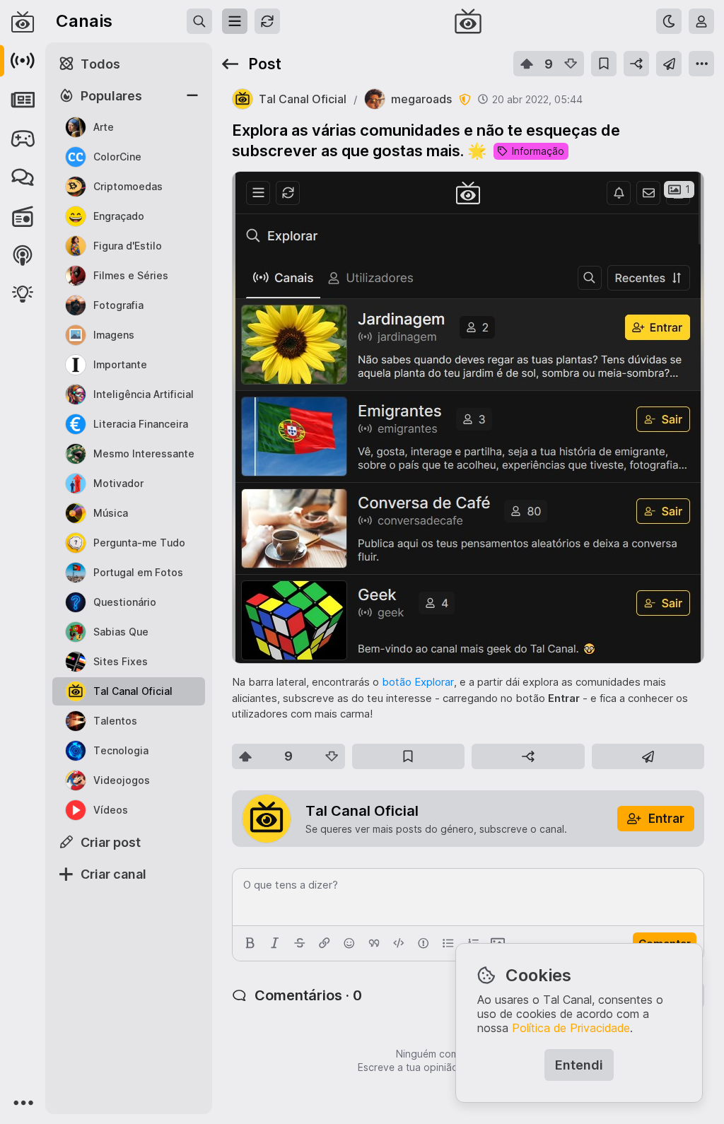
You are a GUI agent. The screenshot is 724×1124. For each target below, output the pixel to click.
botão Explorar (418, 682)
